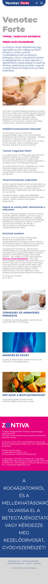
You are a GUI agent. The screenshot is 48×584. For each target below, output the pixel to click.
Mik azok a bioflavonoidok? (23, 395)
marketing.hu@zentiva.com (18, 465)
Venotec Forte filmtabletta (15, 259)
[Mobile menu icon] (41, 3)
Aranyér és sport (15, 355)
